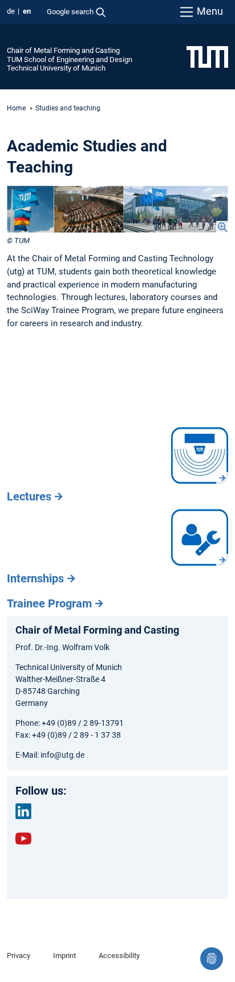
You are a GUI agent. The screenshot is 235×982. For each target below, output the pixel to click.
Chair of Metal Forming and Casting (63, 50)
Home (16, 108)
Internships (35, 578)
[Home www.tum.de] (207, 56)
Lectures (29, 496)
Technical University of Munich (56, 68)
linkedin (23, 811)
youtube (23, 839)
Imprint (64, 955)
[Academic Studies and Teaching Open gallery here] (117, 209)
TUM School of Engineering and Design (69, 59)
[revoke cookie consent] (211, 958)
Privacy (18, 955)
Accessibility (119, 955)
